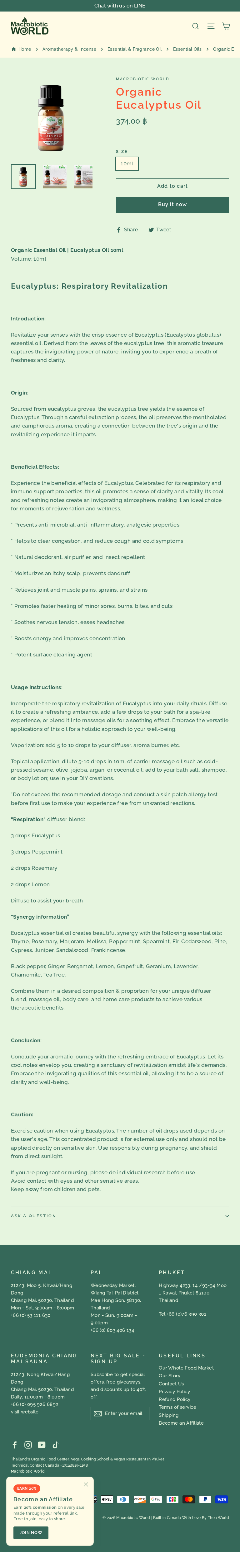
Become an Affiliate (181, 1423)
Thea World (218, 1518)
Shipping (168, 1415)
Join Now (31, 1532)
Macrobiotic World (28, 1471)
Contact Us (171, 1384)
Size (122, 151)
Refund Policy (175, 1399)
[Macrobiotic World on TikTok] (55, 1444)
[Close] (86, 1484)
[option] (52, 117)
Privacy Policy (174, 1391)
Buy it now (172, 204)
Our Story (169, 1376)
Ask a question (33, 1216)
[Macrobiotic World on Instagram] (28, 1444)
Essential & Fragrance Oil (135, 49)
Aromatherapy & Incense (69, 49)
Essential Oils (187, 49)
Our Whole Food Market (186, 1368)
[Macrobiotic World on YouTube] (42, 1444)
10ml (127, 163)
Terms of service (177, 1407)
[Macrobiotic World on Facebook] (14, 1444)
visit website (25, 1412)
